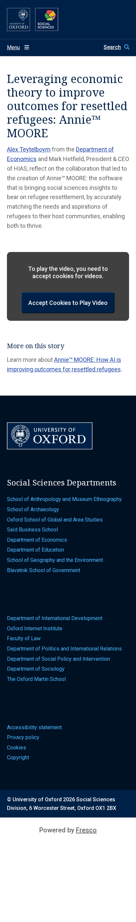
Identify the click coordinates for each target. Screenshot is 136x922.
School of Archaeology (33, 509)
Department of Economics (37, 540)
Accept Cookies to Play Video (68, 302)
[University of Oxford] (18, 19)
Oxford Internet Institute (34, 628)
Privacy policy (23, 737)
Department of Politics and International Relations (64, 649)
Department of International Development (54, 618)
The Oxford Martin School (36, 679)
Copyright (18, 757)
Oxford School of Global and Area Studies (55, 520)
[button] (116, 47)
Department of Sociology (36, 669)
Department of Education (35, 550)
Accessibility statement (34, 727)
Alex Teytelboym (29, 149)
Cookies (16, 747)
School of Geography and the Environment (55, 560)
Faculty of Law (24, 638)
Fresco (86, 830)
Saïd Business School (32, 529)
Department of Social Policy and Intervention (58, 659)
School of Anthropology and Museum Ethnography (64, 499)
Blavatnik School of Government (43, 570)
